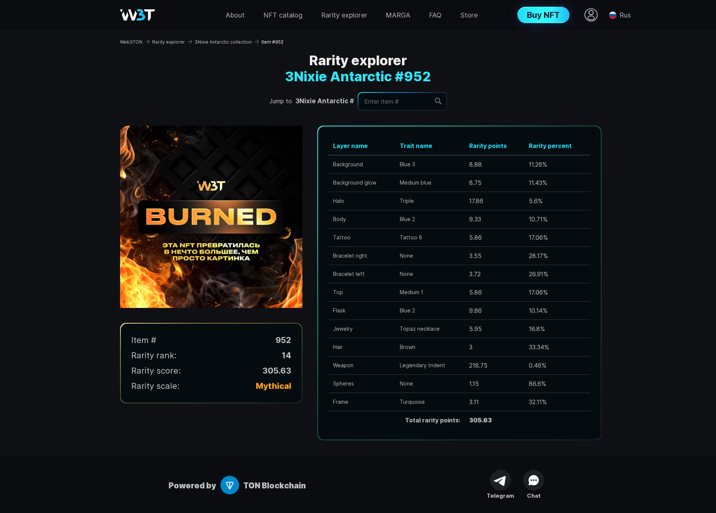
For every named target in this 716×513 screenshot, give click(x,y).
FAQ (435, 15)
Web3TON (131, 42)
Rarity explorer (344, 15)
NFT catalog (282, 15)
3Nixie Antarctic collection (223, 42)
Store (469, 15)
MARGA (398, 15)
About (235, 15)
